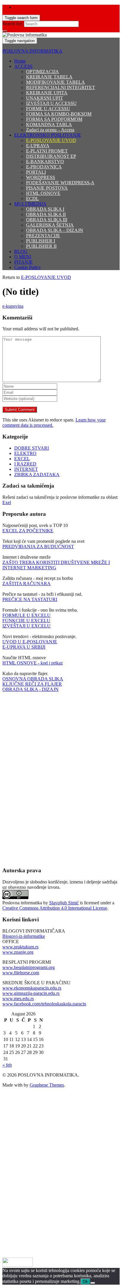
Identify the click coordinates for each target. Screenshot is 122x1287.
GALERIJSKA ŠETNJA (50, 224)
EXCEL (22, 458)
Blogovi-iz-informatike (23, 936)
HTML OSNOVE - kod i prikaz (32, 662)
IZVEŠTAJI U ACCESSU (51, 103)
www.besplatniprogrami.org (28, 967)
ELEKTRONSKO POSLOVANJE (47, 135)
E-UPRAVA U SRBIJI (23, 647)
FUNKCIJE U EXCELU (26, 620)
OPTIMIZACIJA (42, 71)
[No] (92, 1283)
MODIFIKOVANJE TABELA (55, 82)
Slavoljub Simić (64, 902)
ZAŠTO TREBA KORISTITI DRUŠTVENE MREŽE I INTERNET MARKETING (56, 565)
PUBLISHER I (40, 240)
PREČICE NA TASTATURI (29, 599)
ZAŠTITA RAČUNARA (26, 583)
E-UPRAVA (37, 145)
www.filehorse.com (20, 972)
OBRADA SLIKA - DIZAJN (30, 689)
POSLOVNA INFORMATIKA (32, 50)
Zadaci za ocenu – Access (50, 129)
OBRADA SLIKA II (46, 214)
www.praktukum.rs (20, 946)
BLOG (21, 251)
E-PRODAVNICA (44, 166)
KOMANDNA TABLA (49, 124)
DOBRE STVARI (31, 448)
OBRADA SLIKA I (45, 209)
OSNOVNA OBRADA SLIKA (32, 678)
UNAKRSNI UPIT (44, 98)
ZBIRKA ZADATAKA (37, 474)
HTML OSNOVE (43, 193)
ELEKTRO (25, 453)
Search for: (12, 23)
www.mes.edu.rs (18, 998)
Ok (85, 1281)
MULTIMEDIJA (30, 203)
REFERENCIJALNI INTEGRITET (60, 87)
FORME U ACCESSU (48, 108)
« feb (7, 1064)
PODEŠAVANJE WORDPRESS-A (60, 182)
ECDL (32, 198)
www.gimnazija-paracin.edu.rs (31, 993)
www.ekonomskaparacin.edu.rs (31, 987)
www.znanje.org (17, 952)
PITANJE (23, 262)
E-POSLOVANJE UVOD (51, 140)
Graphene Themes (47, 1084)
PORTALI (36, 172)
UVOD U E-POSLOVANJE (29, 641)
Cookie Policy (27, 267)
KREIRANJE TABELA (49, 76)
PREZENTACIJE (43, 235)
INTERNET (26, 469)
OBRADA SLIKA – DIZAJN (54, 230)
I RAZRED (25, 463)
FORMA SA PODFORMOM (54, 119)
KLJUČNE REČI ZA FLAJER (32, 684)
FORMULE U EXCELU (26, 615)
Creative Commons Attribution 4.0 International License (54, 908)
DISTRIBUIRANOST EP (51, 156)
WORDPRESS (40, 177)
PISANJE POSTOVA (47, 187)
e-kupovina (12, 306)
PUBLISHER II (41, 246)
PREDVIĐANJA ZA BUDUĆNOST (38, 546)
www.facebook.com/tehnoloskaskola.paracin (44, 1003)
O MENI (22, 256)
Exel (6, 502)
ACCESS (23, 66)
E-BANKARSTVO (45, 161)
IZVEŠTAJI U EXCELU (26, 625)
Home (20, 60)
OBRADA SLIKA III (46, 219)
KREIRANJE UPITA (47, 92)
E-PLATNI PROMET (47, 150)
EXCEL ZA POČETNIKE (27, 530)
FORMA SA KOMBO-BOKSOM (59, 113)
